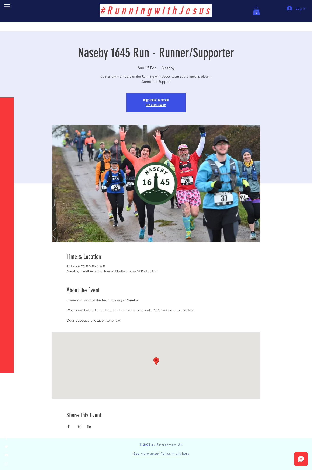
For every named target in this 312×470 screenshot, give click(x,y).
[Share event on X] (79, 426)
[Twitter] (6, 447)
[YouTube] (6, 455)
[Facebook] (6, 438)
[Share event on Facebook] (69, 426)
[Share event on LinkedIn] (89, 426)
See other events (156, 105)
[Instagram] (6, 464)
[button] (7, 6)
